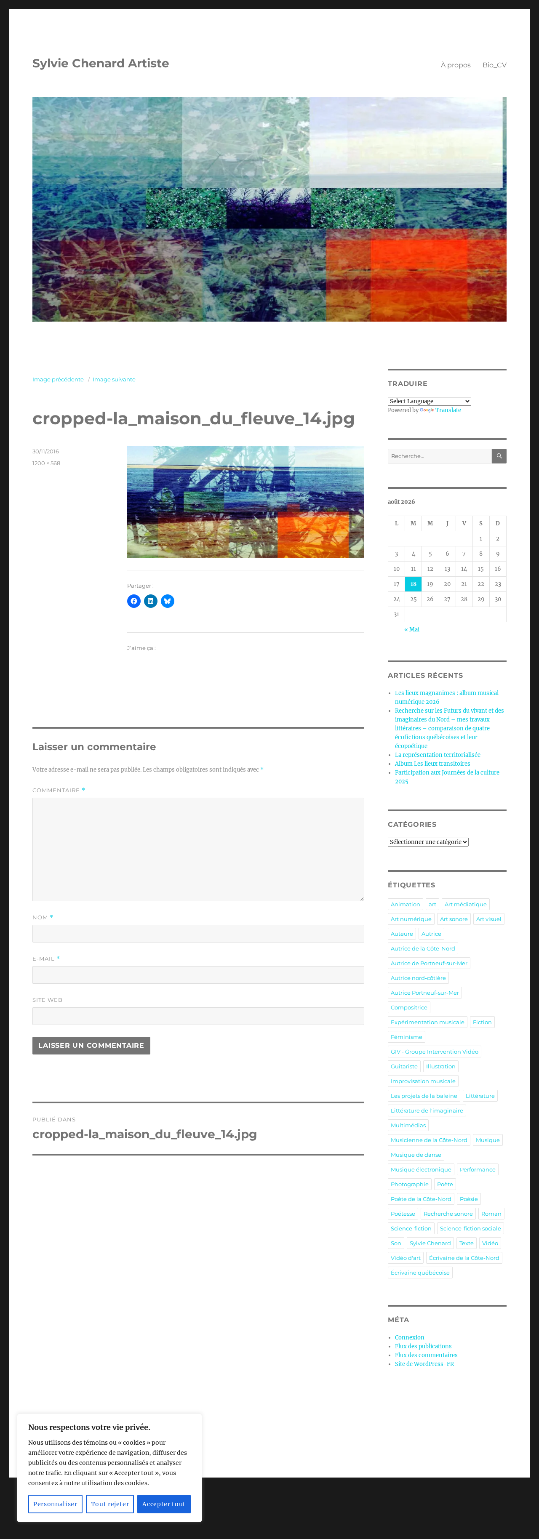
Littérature (480, 1095)
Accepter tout (164, 1504)
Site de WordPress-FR (424, 1364)
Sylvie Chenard (430, 1243)
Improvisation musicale (423, 1081)
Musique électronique (421, 1169)
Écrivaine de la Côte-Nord (464, 1257)
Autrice (431, 933)
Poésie (469, 1199)
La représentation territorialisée (437, 755)
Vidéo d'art (406, 1257)
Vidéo (490, 1243)
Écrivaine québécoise (420, 1272)
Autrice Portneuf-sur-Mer (425, 992)
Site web (47, 999)
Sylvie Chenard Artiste (100, 63)
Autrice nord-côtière (418, 978)
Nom (42, 917)
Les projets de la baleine (424, 1095)
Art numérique (411, 919)
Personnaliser (55, 1504)
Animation (405, 904)
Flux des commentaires (426, 1355)
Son (396, 1243)
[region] (109, 1468)
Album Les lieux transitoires (432, 763)
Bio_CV (495, 65)
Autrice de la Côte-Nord (423, 948)
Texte (466, 1243)
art (432, 904)
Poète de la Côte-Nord (421, 1199)
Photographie (410, 1184)
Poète (445, 1184)
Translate (448, 410)
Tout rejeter (110, 1504)
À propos (456, 65)
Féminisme (406, 1036)
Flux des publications (423, 1346)
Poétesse (403, 1213)
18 (413, 584)
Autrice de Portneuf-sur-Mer (429, 963)
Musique (488, 1140)
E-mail (46, 958)
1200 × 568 (46, 463)
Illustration (441, 1066)
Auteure (402, 933)
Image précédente (58, 379)
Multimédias (408, 1125)
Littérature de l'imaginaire (427, 1110)
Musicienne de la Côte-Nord (429, 1140)
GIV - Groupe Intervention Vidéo (434, 1051)
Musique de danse (416, 1154)
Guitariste (404, 1066)
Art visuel (489, 919)
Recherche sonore (448, 1213)
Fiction (482, 1022)
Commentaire (58, 790)
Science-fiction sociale (470, 1228)
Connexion (409, 1337)
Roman (491, 1213)
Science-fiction (411, 1228)
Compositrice (409, 1007)
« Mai (411, 629)
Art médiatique (466, 904)
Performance (478, 1169)
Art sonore (454, 919)
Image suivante (114, 379)
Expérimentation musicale (427, 1022)
